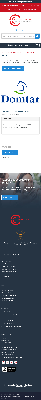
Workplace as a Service (8, 269)
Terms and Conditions (14, 394)
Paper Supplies (6, 261)
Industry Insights (9, 314)
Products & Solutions (10, 254)
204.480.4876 (15, 10)
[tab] (20, 119)
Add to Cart (10, 152)
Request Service (8, 323)
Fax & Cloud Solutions (8, 266)
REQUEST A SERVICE (10, 197)
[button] (20, 119)
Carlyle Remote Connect (12, 326)
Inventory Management (9, 272)
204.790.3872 (15, 5)
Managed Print (6, 293)
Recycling (5, 311)
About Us (5, 308)
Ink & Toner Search (7, 264)
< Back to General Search (13, 68)
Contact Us (6, 334)
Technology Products (12, 52)
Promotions (6, 276)
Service (4, 286)
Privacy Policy (4, 394)
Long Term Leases (7, 298)
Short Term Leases (7, 300)
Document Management (9, 295)
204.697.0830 (8, 355)
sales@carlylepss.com (14, 357)
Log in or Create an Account (19, 45)
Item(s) (21, 30)
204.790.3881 (32, 10)
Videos (4, 317)
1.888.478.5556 (33, 5)
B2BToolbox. (4, 398)
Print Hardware (6, 259)
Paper (20, 52)
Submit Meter (7, 320)
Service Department (7, 290)
